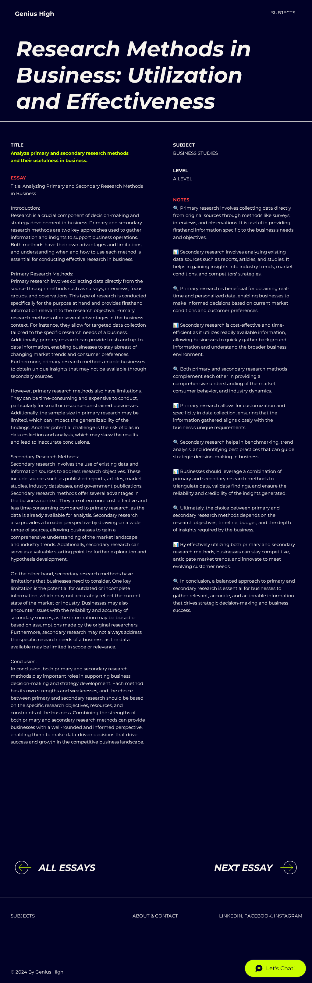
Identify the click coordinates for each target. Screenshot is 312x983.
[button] (283, 12)
